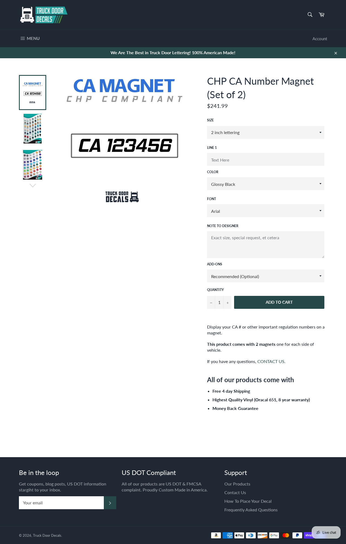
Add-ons (214, 264)
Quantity (215, 290)
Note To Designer (222, 226)
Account (319, 38)
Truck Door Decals (47, 535)
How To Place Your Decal (248, 501)
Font (211, 199)
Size (210, 120)
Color (212, 172)
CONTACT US (270, 361)
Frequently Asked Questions (251, 509)
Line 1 (212, 148)
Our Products (237, 483)
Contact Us (235, 492)
